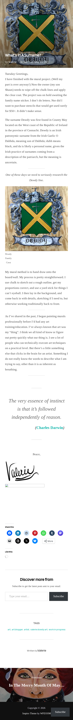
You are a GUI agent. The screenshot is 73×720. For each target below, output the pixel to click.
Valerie (12, 62)
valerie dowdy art (39, 629)
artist (26, 629)
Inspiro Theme (29, 713)
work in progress (57, 629)
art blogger (17, 629)
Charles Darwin (49, 428)
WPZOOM (45, 713)
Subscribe (58, 596)
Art (25, 62)
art (9, 629)
